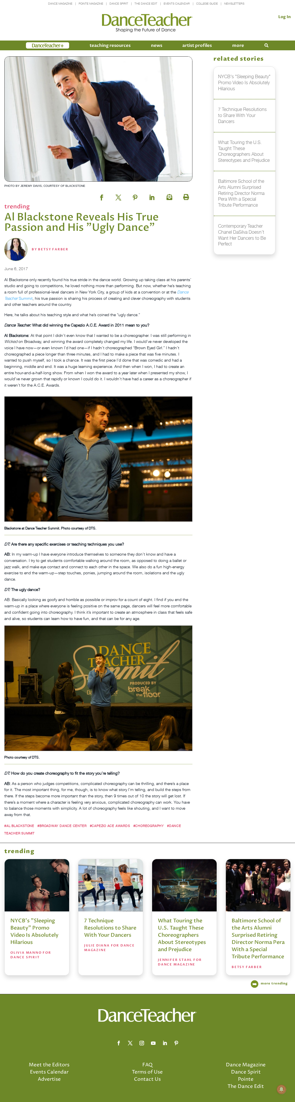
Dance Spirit (118, 3)
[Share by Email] (168, 196)
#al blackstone (19, 826)
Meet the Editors (49, 1064)
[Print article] (185, 196)
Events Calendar (177, 3)
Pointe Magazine (91, 3)
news (156, 45)
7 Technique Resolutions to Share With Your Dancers (110, 928)
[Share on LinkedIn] (152, 196)
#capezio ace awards (110, 826)
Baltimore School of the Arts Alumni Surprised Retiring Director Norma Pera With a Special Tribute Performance (258, 938)
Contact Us (147, 1079)
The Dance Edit (146, 3)
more (238, 45)
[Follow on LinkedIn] (164, 1043)
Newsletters (234, 3)
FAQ (147, 1064)
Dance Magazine (60, 3)
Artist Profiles (197, 45)
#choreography (148, 826)
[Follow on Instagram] (141, 1043)
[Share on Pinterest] (135, 196)
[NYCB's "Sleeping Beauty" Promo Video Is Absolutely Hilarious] (37, 885)
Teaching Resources (110, 45)
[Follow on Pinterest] (176, 1043)
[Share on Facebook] (101, 196)
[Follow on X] (130, 1043)
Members (36, 45)
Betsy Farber (53, 249)
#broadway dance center (61, 826)
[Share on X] (118, 196)
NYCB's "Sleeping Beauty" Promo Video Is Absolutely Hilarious (34, 931)
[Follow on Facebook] (118, 1043)
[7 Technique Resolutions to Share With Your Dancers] (110, 885)
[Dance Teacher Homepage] (147, 22)
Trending (17, 206)
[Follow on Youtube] (153, 1043)
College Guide (207, 3)
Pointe (246, 1079)
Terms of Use (147, 1072)
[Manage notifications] (281, 1089)
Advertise (49, 1079)
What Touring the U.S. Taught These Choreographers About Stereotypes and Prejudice (182, 935)
